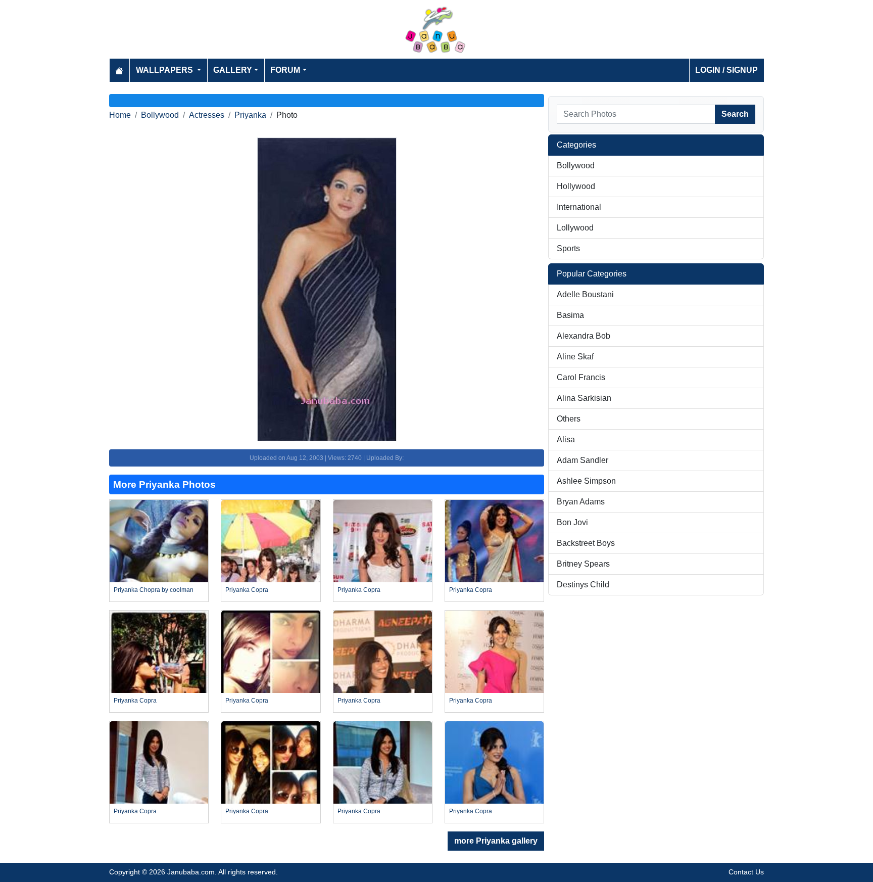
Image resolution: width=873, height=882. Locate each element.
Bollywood (160, 115)
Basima (570, 315)
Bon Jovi (572, 522)
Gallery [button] (232, 70)
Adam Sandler (582, 460)
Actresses (206, 115)
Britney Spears (583, 564)
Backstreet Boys (586, 543)
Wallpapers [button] (165, 70)
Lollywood (575, 227)
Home (120, 115)
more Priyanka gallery (496, 841)
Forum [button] (285, 70)
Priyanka (250, 115)
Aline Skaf (575, 356)
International (579, 207)
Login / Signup (726, 70)
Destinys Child (583, 584)
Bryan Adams (581, 501)
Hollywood (576, 186)
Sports (568, 248)
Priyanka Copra (246, 589)
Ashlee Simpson (586, 481)
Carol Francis (581, 377)
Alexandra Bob (583, 336)
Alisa (566, 439)
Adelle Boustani (585, 294)
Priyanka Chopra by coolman (153, 589)
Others (568, 418)
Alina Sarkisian (584, 398)
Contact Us (746, 872)
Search (735, 114)
